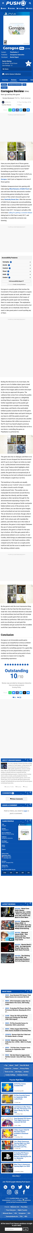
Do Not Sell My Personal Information (17, 1202)
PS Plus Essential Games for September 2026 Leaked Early (16, 1024)
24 (12, 928)
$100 (5, 872)
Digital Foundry (22, 1210)
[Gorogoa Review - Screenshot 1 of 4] (16, 151)
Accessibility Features (10, 258)
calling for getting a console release (20, 213)
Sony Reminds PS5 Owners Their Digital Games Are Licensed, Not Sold (18, 996)
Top (6, 1065)
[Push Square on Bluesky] (27, 1187)
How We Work (24, 1065)
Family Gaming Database (19, 284)
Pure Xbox (24, 1207)
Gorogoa (13, 48)
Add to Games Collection (13, 74)
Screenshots (23, 80)
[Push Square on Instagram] (9, 1192)
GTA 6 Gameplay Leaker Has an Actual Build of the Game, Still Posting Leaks (17, 1002)
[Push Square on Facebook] (24, 1192)
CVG (21, 1216)
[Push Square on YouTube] (13, 1187)
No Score (5, 69)
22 (20, 697)
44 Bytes (19, 1200)
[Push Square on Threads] (16, 1192)
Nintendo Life (14, 1207)
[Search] (30, 3)
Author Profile (10, 787)
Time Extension (11, 1210)
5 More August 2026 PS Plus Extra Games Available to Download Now (18, 1029)
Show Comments (17, 799)
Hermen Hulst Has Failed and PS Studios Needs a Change (17, 1035)
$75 (11, 872)
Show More (16, 1176)
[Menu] (3, 3)
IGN (15, 1213)
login (25, 811)
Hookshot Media (14, 1198)
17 (12, 939)
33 (12, 962)
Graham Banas (6, 105)
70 (12, 915)
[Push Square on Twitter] (20, 1187)
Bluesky (19, 787)
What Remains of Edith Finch (19, 189)
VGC (29, 1213)
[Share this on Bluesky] (13, 110)
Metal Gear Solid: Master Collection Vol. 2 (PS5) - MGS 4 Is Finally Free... (18, 1042)
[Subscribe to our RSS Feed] (5, 1187)
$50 (17, 872)
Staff (16, 1065)
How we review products (16, 685)
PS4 (24, 84)
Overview (5, 80)
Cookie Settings (10, 1075)
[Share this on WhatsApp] (10, 110)
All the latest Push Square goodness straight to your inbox (16, 1224)
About (11, 1065)
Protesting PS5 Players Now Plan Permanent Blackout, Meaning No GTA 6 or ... (18, 1010)
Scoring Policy (16, 687)
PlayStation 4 (14, 52)
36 (12, 951)
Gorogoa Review (15, 91)
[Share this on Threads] (24, 110)
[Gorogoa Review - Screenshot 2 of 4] (16, 444)
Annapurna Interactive (15, 84)
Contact (15, 1068)
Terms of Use (9, 1072)
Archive (26, 1072)
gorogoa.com (5, 866)
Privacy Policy (24, 1068)
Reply (26, 787)
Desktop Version (22, 1075)
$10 (28, 872)
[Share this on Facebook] (17, 110)
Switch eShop (10, 834)
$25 (23, 872)
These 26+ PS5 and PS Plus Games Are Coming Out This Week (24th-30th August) (16, 1017)
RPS (26, 1216)
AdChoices (27, 1200)
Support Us (7, 1068)
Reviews (13, 80)
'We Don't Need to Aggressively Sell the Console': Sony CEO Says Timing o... (18, 1056)
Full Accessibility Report (16, 281)
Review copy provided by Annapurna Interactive (16, 683)
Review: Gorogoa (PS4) (7, 862)
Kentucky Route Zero (11, 199)
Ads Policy (18, 1072)
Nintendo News (7, 1213)
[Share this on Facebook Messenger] (28, 110)
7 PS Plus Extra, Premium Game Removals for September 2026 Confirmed (17, 1049)
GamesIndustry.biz (12, 1216)
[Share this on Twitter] (20, 110)
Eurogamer (22, 1213)
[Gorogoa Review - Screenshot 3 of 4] (16, 594)
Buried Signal (5, 842)
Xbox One (4, 834)
